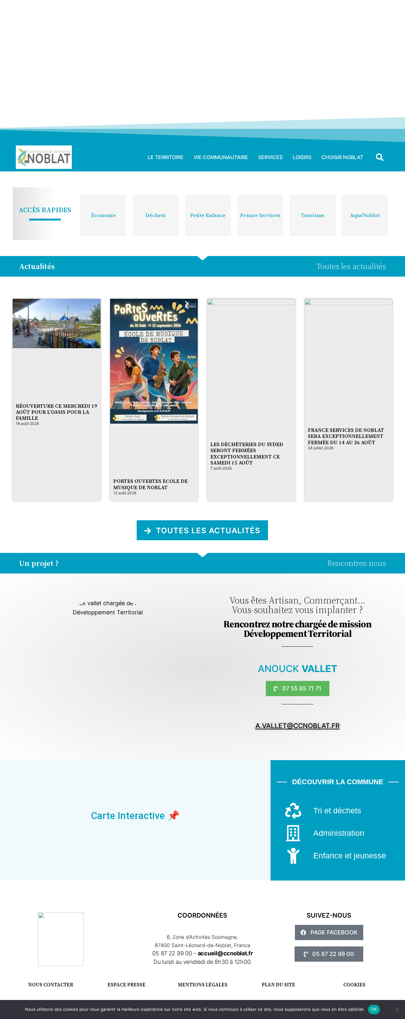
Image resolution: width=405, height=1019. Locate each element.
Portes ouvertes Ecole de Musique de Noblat (150, 483)
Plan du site (278, 984)
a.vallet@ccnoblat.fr (297, 726)
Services (270, 157)
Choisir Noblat (342, 157)
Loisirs (302, 157)
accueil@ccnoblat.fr (225, 953)
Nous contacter (50, 984)
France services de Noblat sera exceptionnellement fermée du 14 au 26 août (346, 435)
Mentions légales (202, 984)
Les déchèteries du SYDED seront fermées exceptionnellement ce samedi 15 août (246, 453)
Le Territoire (166, 157)
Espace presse (127, 984)
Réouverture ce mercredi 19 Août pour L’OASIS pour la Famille (56, 411)
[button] (379, 157)
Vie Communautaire (221, 157)
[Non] (397, 1009)
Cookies (354, 984)
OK (374, 1009)
